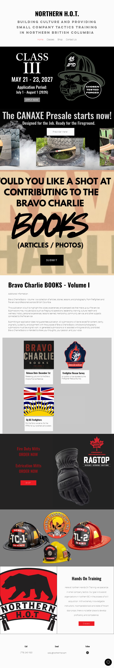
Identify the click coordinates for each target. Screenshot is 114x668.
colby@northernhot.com (57, 653)
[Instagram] (87, 652)
